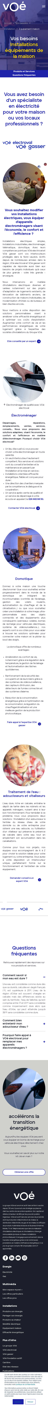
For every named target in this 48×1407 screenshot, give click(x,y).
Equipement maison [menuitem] (12, 1328)
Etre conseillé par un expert (21, 341)
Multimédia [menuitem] (9, 1284)
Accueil (8, 23)
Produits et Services (24, 72)
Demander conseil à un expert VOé (22, 879)
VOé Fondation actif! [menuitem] (12, 1358)
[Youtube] (18, 1258)
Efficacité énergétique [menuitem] (13, 1332)
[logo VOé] (24, 1195)
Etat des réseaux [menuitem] (10, 1367)
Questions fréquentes (24, 75)
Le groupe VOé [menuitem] (10, 1346)
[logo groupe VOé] (14, 6)
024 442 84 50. (36, 499)
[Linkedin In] (11, 1258)
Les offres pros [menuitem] (10, 1298)
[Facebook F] (5, 1258)
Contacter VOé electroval (21, 508)
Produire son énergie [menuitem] (13, 1311)
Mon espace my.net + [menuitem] (12, 1290)
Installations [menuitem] (10, 1306)
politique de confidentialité (25, 1384)
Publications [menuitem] (8, 1371)
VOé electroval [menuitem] (9, 1350)
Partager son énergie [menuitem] (13, 1316)
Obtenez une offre (24, 1172)
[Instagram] (24, 1258)
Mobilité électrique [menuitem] (11, 1324)
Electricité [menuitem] (7, 1272)
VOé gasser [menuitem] (8, 1354)
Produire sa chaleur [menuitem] (12, 1320)
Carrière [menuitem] (6, 1363)
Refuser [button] (30, 1402)
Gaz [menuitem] (4, 1276)
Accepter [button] (18, 1402)
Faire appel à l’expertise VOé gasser (22, 724)
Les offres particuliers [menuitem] (13, 1294)
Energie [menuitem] (7, 1267)
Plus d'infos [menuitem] (9, 1340)
